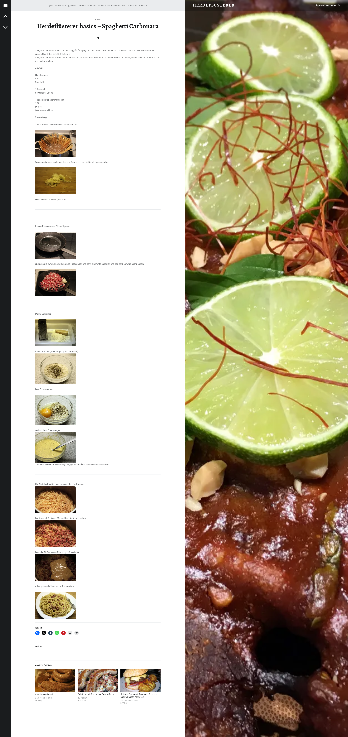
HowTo (98, 19)
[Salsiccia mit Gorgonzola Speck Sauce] (98, 680)
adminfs (73, 5)
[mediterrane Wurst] (55, 680)
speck (144, 5)
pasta (126, 5)
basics (94, 5)
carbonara (105, 5)
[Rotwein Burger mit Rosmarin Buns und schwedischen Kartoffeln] (140, 680)
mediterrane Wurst (44, 694)
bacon (86, 5)
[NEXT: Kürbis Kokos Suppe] (5, 16)
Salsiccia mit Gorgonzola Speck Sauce (96, 694)
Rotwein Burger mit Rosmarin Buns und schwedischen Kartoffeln (138, 695)
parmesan (116, 5)
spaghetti (135, 5)
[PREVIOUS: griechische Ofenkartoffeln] (5, 27)
